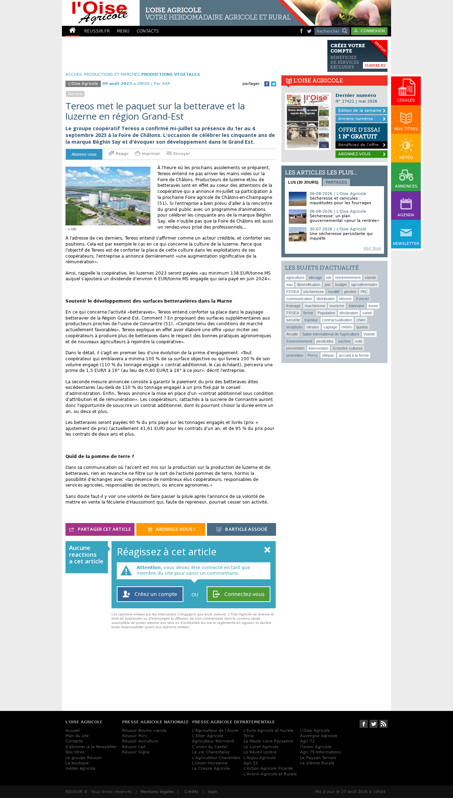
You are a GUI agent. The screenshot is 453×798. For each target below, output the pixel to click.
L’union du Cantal (209, 747)
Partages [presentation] (336, 182)
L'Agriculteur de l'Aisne (215, 730)
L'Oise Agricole (315, 730)
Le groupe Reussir (83, 758)
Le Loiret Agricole (261, 747)
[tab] (303, 182)
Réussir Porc (134, 736)
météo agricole (80, 768)
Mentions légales (157, 792)
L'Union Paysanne (210, 763)
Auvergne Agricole (318, 736)
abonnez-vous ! (175, 529)
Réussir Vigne (136, 752)
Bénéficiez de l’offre (359, 136)
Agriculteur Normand (213, 741)
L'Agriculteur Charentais (216, 758)
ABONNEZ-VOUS (354, 154)
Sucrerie (75, 94)
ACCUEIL (73, 74)
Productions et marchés (112, 74)
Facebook (266, 83)
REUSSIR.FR (97, 31)
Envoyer (181, 153)
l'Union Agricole (315, 747)
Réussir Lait (133, 747)
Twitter (273, 83)
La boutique (77, 763)
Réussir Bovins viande (144, 730)
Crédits (191, 792)
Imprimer (151, 153)
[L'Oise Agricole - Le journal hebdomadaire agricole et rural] (185, 13)
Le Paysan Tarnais (318, 758)
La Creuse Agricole (211, 768)
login (212, 792)
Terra (248, 736)
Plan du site (77, 736)
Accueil (72, 730)
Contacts (74, 741)
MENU (123, 31)
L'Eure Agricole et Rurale (268, 730)
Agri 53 (250, 763)
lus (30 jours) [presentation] (303, 182)
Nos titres (75, 752)
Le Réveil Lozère (260, 752)
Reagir (121, 153)
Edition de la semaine (360, 110)
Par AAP (162, 83)
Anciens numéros (355, 118)
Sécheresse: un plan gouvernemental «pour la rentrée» (344, 218)
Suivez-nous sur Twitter (373, 724)
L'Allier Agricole (207, 736)
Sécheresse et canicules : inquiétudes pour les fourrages (340, 200)
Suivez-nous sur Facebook (364, 724)
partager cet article (104, 529)
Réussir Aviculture (140, 741)
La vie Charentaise (211, 752)
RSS (383, 724)
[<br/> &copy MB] (107, 169)
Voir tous (372, 248)
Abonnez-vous (84, 154)
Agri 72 (307, 741)
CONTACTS (148, 31)
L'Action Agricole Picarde (268, 768)
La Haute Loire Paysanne (268, 741)
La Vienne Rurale (317, 763)
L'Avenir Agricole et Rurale (270, 774)
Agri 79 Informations (320, 752)
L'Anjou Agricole (259, 758)
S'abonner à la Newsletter (91, 747)
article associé (246, 529)
